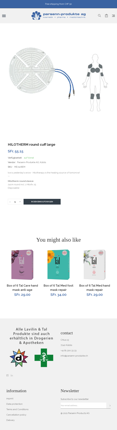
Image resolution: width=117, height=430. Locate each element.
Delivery (10, 420)
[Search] (99, 15)
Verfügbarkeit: (15, 158)
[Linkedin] (12, 375)
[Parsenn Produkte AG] (58, 15)
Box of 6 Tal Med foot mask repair (58, 288)
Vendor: (12, 162)
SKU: (10, 167)
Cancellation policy (16, 415)
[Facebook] (7, 375)
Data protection (14, 404)
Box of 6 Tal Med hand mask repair (94, 288)
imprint (9, 398)
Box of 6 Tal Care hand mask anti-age (22, 288)
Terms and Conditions (17, 409)
